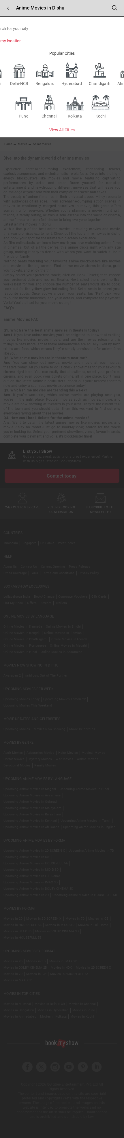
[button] (8, 8)
